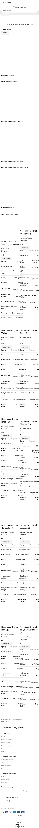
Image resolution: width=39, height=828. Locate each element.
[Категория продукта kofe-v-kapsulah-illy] (19, 124)
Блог (2, 776)
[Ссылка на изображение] (15, 715)
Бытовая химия (6, 749)
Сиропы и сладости (7, 739)
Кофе (3, 736)
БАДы (3, 752)
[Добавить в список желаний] (27, 623)
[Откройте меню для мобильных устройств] (2, 7)
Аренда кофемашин (7, 759)
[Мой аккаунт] (37, 7)
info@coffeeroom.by (12, 801)
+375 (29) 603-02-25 (12, 797)
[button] (25, 647)
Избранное (4, 782)
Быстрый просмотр (22, 623)
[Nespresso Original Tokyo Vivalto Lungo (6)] (29, 612)
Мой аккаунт (5, 779)
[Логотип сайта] (19, 7)
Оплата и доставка (7, 765)
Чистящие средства (7, 745)
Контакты (4, 769)
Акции (3, 762)
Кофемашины (5, 742)
